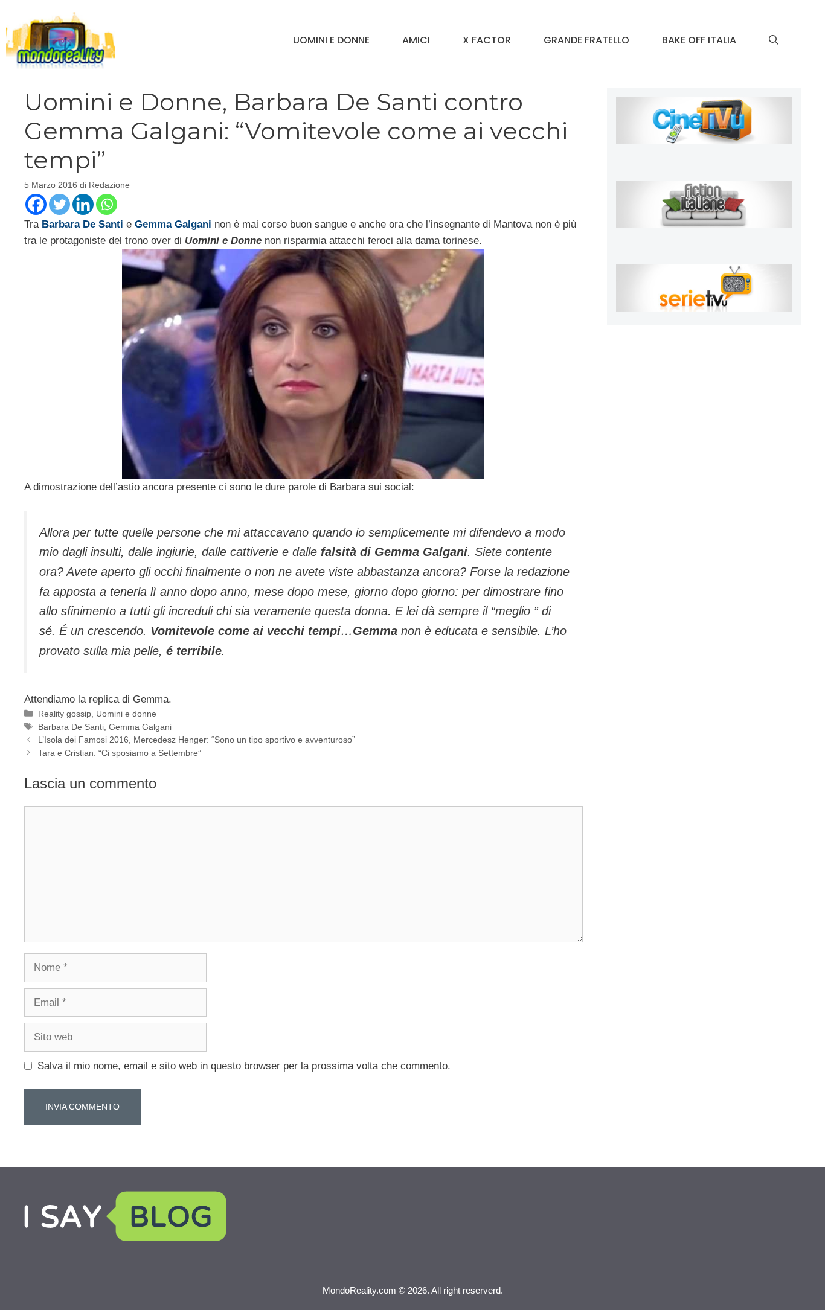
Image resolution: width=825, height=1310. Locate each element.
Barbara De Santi (71, 727)
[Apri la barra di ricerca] (774, 40)
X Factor (487, 40)
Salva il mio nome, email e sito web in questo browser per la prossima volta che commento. (244, 1066)
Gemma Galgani (140, 727)
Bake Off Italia (699, 40)
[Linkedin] (83, 204)
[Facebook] (36, 204)
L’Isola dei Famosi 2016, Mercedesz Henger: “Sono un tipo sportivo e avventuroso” (196, 739)
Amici (416, 40)
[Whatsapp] (106, 204)
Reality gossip (64, 713)
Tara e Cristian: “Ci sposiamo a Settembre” (119, 753)
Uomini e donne (331, 40)
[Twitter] (59, 204)
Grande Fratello (586, 40)
